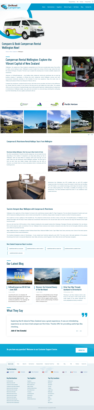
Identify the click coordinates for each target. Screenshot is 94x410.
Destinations (51, 7)
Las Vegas (50, 395)
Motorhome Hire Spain (11, 397)
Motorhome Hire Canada (12, 390)
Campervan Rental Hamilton (54, 248)
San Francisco (51, 393)
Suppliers (59, 7)
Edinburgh (50, 391)
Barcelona (50, 402)
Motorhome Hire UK (11, 382)
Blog (82, 7)
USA (46, 372)
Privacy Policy (88, 1)
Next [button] (92, 134)
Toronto (49, 386)
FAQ (77, 1)
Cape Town (50, 390)
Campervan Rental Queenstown (72, 248)
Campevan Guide (39, 363)
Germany (56, 372)
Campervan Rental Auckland (16, 248)
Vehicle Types (67, 7)
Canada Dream (30, 393)
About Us (24, 363)
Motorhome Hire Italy (11, 391)
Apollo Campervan (31, 382)
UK (66, 372)
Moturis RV (29, 397)
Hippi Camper (30, 386)
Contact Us (88, 7)
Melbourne (50, 381)
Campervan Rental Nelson (16, 253)
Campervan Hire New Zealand (13, 386)
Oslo (49, 400)
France (75, 372)
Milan (49, 397)
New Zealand (34, 372)
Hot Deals (76, 7)
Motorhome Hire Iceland (12, 395)
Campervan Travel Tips (49, 363)
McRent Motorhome (31, 398)
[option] (24, 104)
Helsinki (49, 398)
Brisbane (50, 382)
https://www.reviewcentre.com (73, 379)
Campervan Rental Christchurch (35, 248)
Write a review (74, 402)
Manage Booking (72, 1)
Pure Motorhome (30, 390)
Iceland (85, 372)
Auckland (50, 384)
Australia (11, 372)
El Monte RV (29, 395)
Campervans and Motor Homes (74, 388)
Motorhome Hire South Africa (13, 400)
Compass (29, 391)
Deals (58, 363)
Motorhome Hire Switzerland (13, 402)
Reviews (81, 1)
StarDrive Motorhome (32, 388)
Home (43, 7)
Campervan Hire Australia (12, 384)
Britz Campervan (30, 384)
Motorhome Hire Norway (12, 398)
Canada (23, 372)
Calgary (49, 388)
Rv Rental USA (10, 381)
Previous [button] (89, 134)
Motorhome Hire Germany (12, 388)
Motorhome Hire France (12, 393)
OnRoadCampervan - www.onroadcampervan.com (74, 390)
